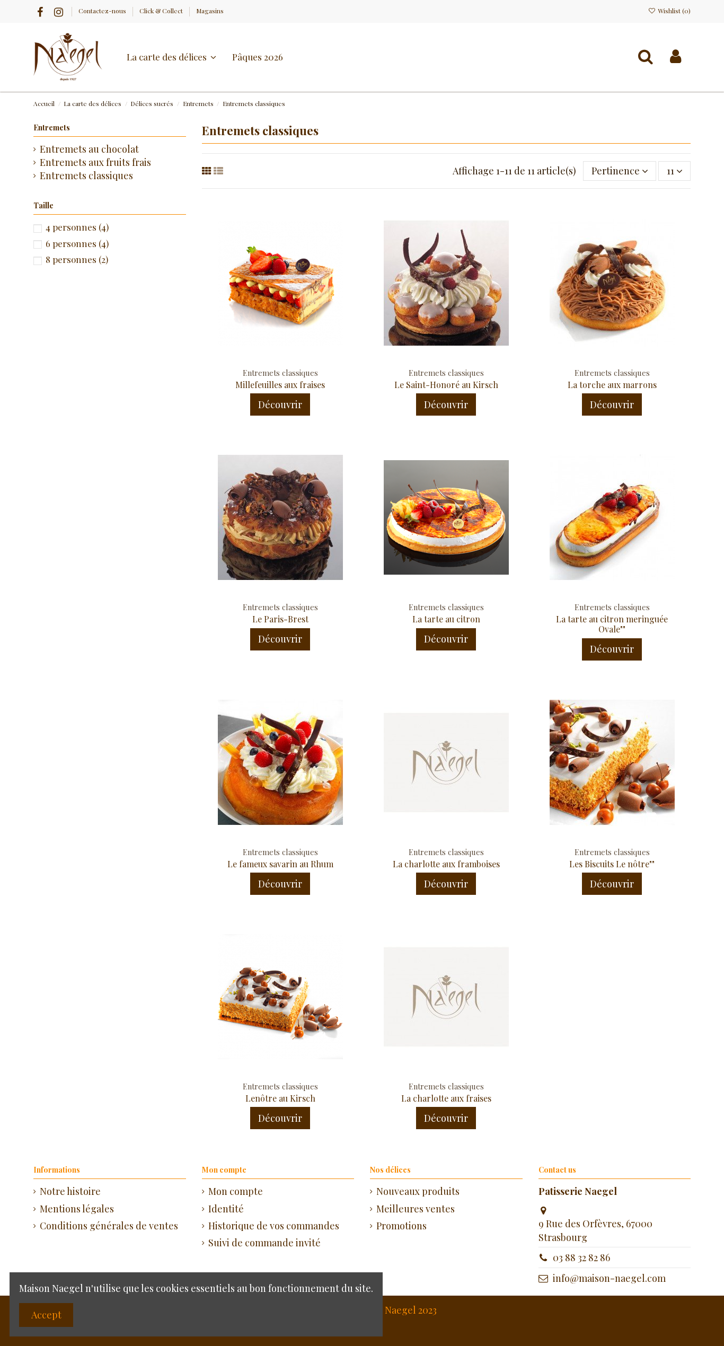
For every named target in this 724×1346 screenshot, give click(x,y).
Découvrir (280, 404)
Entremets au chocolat (89, 149)
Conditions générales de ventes (109, 1225)
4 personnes (77, 227)
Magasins (210, 10)
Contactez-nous (103, 10)
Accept (46, 1314)
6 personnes (77, 243)
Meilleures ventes (415, 1208)
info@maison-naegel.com (609, 1278)
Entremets (51, 127)
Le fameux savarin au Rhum (280, 863)
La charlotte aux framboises (446, 863)
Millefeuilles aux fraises (280, 384)
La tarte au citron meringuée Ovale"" (612, 624)
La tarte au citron (446, 618)
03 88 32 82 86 (581, 1257)
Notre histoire (70, 1191)
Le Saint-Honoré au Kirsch (446, 384)
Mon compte (235, 1191)
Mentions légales (77, 1208)
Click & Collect (161, 10)
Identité (226, 1208)
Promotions (401, 1225)
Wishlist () (673, 10)
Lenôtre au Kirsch (280, 1098)
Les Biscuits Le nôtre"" (612, 863)
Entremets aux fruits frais (95, 162)
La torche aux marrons (612, 384)
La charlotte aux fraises (446, 1098)
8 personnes (77, 259)
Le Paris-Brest (280, 618)
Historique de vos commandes (273, 1225)
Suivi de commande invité (264, 1242)
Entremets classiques (86, 175)
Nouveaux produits (418, 1191)
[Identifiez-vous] (675, 56)
